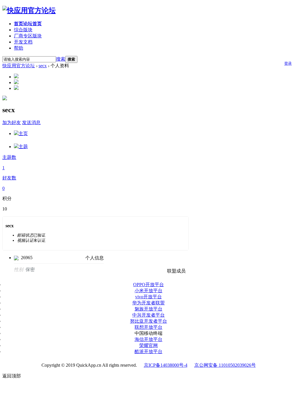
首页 (28, 23)
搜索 (60, 59)
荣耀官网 (148, 345)
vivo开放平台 (148, 296)
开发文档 (23, 41)
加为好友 (11, 122)
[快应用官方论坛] (29, 10)
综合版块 (23, 29)
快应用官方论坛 (18, 65)
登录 (288, 63)
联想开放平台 (148, 327)
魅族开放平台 (148, 308)
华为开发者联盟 (148, 302)
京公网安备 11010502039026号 (225, 365)
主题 (23, 146)
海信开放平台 (148, 339)
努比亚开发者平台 (148, 321)
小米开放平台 (148, 290)
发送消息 (31, 122)
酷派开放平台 (148, 351)
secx (43, 65)
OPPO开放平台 (148, 284)
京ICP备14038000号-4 (165, 365)
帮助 (18, 48)
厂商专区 (28, 35)
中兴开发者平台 (148, 315)
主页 (23, 133)
